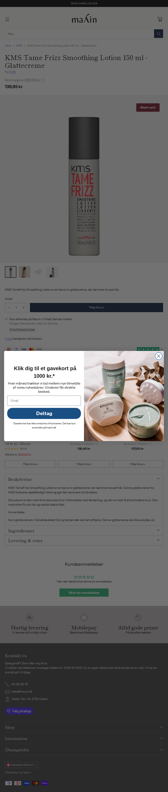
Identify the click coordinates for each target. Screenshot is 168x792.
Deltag (44, 413)
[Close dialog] (158, 356)
